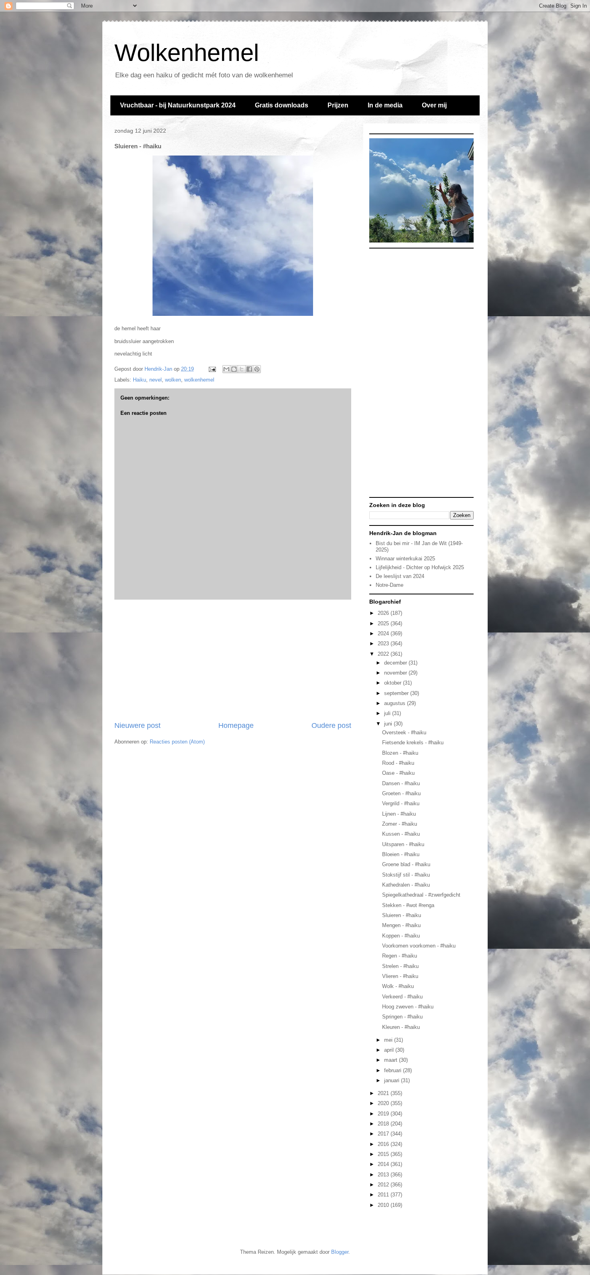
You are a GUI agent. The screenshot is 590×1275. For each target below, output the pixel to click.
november (396, 673)
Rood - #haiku (398, 763)
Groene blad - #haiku (406, 864)
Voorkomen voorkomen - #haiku (419, 946)
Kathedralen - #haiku (406, 885)
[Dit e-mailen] (226, 369)
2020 (384, 1103)
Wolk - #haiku (398, 986)
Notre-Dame (389, 585)
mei (389, 1040)
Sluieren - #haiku (401, 915)
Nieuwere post (137, 725)
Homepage (236, 725)
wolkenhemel (199, 380)
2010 (384, 1205)
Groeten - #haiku (401, 793)
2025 (384, 623)
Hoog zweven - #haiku (407, 1007)
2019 (384, 1114)
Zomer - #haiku (399, 824)
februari (393, 1070)
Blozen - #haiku (400, 753)
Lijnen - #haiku (399, 814)
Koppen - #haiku (401, 936)
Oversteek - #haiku (404, 732)
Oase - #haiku (398, 773)
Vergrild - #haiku (400, 803)
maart (391, 1060)
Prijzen (338, 105)
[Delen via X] (242, 369)
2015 (384, 1154)
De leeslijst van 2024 (400, 576)
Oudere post (331, 725)
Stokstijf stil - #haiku (406, 875)
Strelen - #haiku (400, 966)
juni (389, 724)
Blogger (339, 1252)
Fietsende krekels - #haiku (413, 743)
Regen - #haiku (399, 956)
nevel (155, 380)
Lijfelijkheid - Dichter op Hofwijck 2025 (420, 567)
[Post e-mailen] (212, 369)
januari (392, 1080)
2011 (384, 1195)
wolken (173, 380)
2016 (384, 1144)
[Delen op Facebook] (249, 369)
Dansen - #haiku (401, 783)
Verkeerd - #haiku (402, 997)
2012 (384, 1185)
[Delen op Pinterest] (257, 369)
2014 (384, 1164)
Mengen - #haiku (401, 925)
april (389, 1050)
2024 (384, 633)
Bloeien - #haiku (400, 854)
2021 (384, 1093)
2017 (384, 1134)
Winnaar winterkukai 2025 (405, 559)
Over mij (434, 105)
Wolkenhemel (186, 52)
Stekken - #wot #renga (408, 905)
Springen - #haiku (402, 1017)
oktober (393, 683)
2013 (384, 1175)
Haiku (139, 380)
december (396, 663)
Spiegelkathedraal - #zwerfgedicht (421, 895)
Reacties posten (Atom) (177, 742)
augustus (395, 703)
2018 (384, 1124)
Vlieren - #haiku (400, 976)
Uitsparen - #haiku (403, 844)
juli (388, 713)
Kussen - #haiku (401, 834)
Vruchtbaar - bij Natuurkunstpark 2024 (178, 105)
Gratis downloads (281, 105)
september (397, 693)
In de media (385, 105)
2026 (384, 613)
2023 (384, 644)
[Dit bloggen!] (234, 369)
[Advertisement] (233, 660)
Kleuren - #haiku (401, 1027)
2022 (384, 654)
